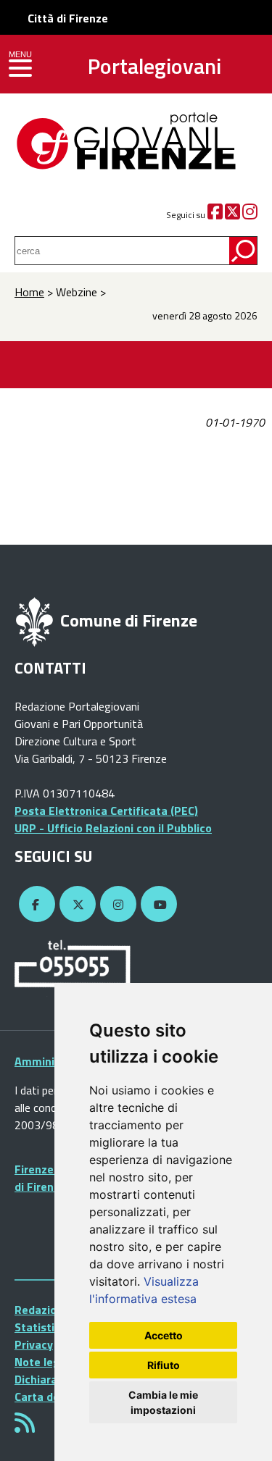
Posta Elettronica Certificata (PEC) (106, 810)
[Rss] (25, 1427)
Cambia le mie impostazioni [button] (163, 1402)
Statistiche (44, 1327)
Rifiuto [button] (163, 1365)
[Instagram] (249, 215)
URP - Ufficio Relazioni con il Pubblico (113, 828)
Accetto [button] (163, 1335)
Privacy (34, 1344)
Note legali (44, 1361)
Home (29, 292)
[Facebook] (215, 215)
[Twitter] (232, 215)
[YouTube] (156, 904)
